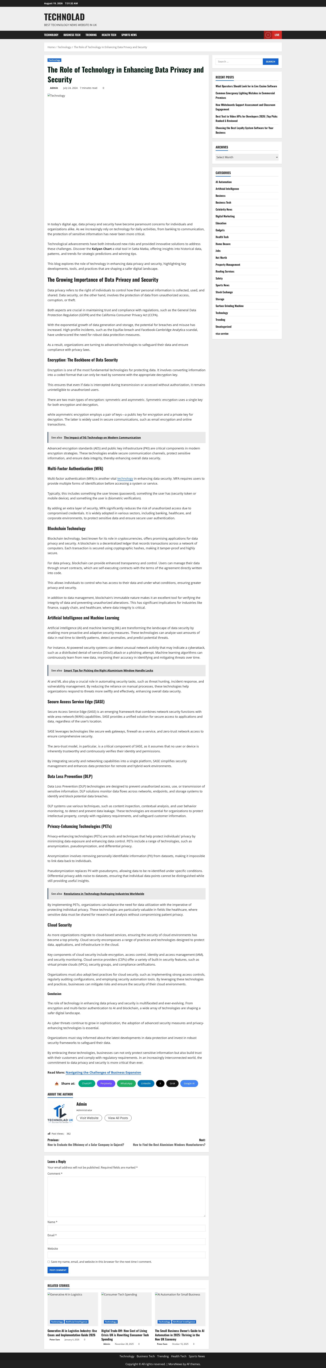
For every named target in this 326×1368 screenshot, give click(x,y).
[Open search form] (260, 35)
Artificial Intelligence (76, 1321)
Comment (55, 1173)
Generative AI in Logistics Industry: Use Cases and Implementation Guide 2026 (72, 1332)
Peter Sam (55, 1339)
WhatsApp (126, 1083)
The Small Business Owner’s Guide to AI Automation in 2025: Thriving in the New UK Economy (179, 1334)
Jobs (218, 251)
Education (221, 223)
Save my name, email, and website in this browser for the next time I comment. (101, 1262)
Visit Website (89, 1118)
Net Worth (221, 258)
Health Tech (109, 35)
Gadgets (220, 230)
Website (53, 1249)
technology (125, 478)
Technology (51, 35)
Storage (220, 299)
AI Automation (224, 182)
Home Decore (223, 244)
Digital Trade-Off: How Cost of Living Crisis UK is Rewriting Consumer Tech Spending (125, 1334)
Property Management (228, 264)
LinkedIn (146, 1083)
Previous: (86, 1142)
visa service (222, 333)
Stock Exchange (224, 292)
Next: (169, 1142)
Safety (219, 278)
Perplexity (106, 1083)
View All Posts (118, 1118)
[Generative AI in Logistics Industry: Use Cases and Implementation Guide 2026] (73, 1309)
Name (52, 1222)
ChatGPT (87, 1083)
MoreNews (175, 1364)
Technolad (64, 16)
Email (52, 1235)
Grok (172, 1083)
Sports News (129, 35)
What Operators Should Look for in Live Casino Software (246, 86)
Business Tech (72, 35)
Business (220, 196)
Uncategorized (223, 326)
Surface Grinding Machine (230, 306)
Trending (91, 35)
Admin (54, 87)
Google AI (189, 1083)
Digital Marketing (225, 216)
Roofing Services (225, 271)
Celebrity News (224, 209)
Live (277, 35)
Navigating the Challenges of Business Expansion (103, 1072)
